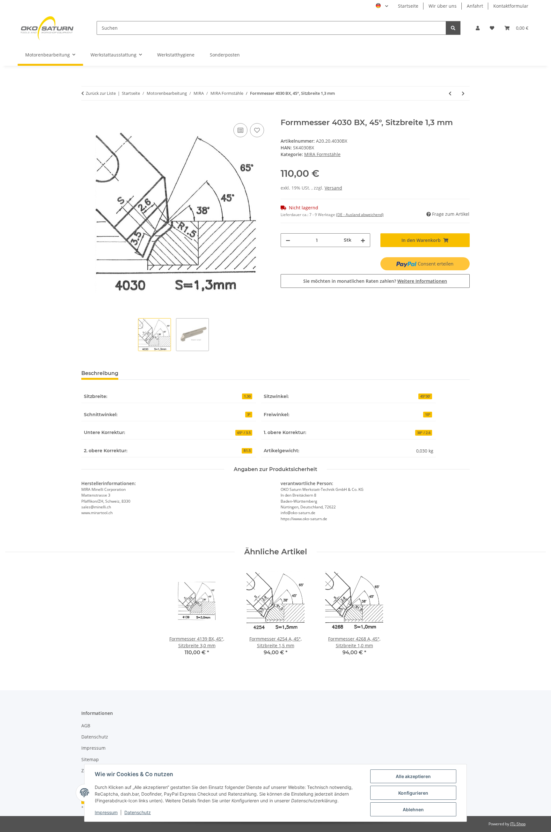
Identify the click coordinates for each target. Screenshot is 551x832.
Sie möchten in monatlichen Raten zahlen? (375, 281)
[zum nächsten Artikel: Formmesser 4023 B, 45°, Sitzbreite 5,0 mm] (463, 93)
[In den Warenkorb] (86, 114)
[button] (478, 28)
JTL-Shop (517, 824)
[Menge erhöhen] (363, 240)
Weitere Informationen (422, 281)
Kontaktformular (510, 6)
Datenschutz (137, 812)
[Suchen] (453, 28)
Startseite (408, 6)
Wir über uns (443, 6)
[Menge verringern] (288, 240)
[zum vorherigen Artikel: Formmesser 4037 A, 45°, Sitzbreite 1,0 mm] (450, 93)
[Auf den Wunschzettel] (257, 130)
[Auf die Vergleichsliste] (240, 130)
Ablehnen (413, 809)
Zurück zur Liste (101, 93)
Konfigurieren (413, 793)
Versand (333, 188)
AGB (85, 726)
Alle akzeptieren (413, 776)
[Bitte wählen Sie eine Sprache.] (382, 6)
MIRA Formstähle (322, 154)
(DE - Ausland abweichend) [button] (360, 214)
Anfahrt (475, 6)
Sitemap (90, 759)
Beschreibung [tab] (99, 373)
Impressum (106, 812)
